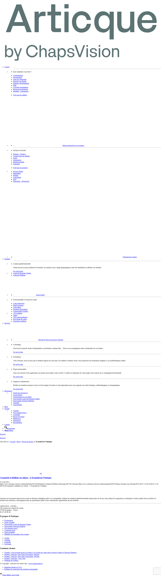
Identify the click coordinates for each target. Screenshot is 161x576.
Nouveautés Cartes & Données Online (17, 524)
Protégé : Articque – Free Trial (14, 558)
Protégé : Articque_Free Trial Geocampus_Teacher (21, 556)
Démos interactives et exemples (73, 145)
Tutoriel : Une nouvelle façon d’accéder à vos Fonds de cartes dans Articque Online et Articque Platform (40, 552)
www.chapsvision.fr (35, 563)
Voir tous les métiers (20, 95)
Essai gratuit (40, 295)
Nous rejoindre (9, 532)
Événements (8, 520)
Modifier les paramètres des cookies (16, 534)
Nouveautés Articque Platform (14, 526)
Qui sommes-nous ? (11, 528)
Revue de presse (27, 442)
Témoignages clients (130, 257)
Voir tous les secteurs (20, 168)
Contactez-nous (9, 530)
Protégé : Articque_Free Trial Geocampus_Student (21, 554)
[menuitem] (82, 162)
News (19, 442)
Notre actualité (9, 522)
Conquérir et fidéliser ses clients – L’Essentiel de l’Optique (25, 478)
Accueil (12, 442)
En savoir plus (18, 271)
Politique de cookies (11, 560)
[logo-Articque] (80, 63)
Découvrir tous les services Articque (50, 340)
